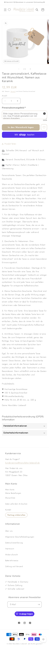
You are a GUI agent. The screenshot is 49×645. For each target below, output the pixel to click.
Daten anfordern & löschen (16, 504)
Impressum (9, 548)
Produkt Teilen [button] (10, 143)
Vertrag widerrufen (16, 515)
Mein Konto (10, 489)
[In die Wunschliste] (44, 127)
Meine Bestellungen (13, 493)
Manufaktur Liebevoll (20, 644)
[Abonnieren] (39, 604)
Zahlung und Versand (14, 566)
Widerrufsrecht (11, 554)
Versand (13, 91)
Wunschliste (10, 498)
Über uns (9, 531)
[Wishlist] (9, 10)
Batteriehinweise (11, 560)
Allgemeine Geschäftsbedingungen (19, 536)
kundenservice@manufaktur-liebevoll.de (22, 462)
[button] (5, 10)
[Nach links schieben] (19, 69)
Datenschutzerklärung (14, 542)
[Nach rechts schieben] (30, 69)
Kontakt (8, 509)
